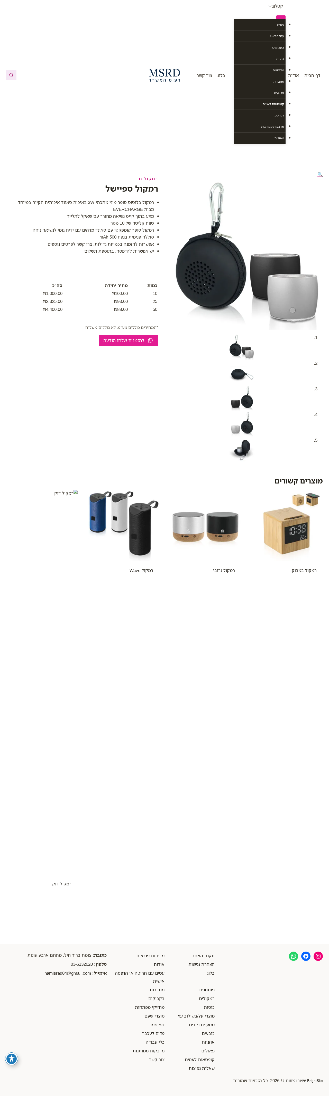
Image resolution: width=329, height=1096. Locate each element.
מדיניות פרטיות (150, 956)
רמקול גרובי (224, 570)
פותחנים (278, 70)
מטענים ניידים (202, 1025)
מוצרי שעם (154, 1016)
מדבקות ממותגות (272, 126)
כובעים (208, 1033)
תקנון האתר (203, 956)
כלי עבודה (155, 1042)
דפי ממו (278, 115)
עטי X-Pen (277, 36)
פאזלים (279, 138)
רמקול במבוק (304, 570)
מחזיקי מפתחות (149, 1007)
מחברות (278, 81)
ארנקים (279, 93)
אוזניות (208, 1042)
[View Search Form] (11, 75)
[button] (320, 174)
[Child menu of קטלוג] (281, 17)
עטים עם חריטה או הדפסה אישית (139, 977)
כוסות (280, 58)
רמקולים (148, 179)
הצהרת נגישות (201, 964)
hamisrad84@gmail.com (67, 973)
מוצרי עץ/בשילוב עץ (196, 1016)
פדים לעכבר (153, 1033)
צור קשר (204, 75)
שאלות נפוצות (202, 1068)
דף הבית (312, 75)
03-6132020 (82, 964)
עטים (280, 25)
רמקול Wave (141, 570)
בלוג (221, 75)
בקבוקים (278, 47)
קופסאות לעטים (273, 104)
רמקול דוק (61, 884)
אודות (293, 75)
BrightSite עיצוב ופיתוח (304, 1080)
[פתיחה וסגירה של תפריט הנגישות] (11, 1059)
